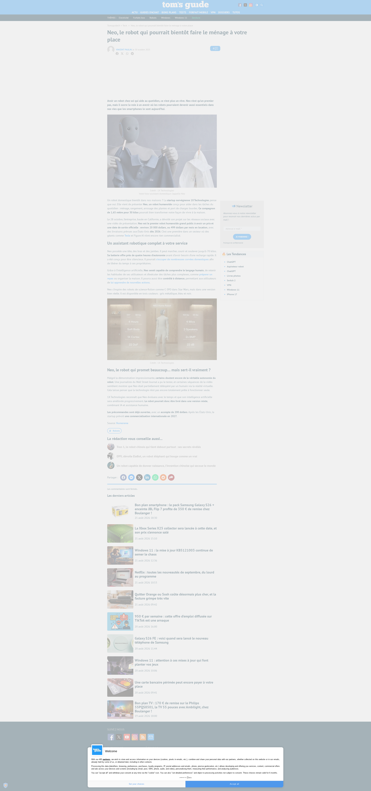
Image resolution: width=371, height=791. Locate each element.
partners (106, 759)
